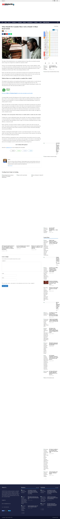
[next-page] (46, 479)
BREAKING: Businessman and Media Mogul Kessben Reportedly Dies (53, 344)
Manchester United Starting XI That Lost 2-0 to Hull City (53, 288)
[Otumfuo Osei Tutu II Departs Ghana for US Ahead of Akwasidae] (49, 257)
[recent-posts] (49, 63)
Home (6, 22)
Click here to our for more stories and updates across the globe (17, 93)
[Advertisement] (30, 14)
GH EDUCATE (10, 517)
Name (3, 273)
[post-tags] (56, 63)
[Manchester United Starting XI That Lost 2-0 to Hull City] (46, 300)
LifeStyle (43, 487)
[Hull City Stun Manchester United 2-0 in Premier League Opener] (49, 302)
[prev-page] (44, 479)
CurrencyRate (56, 26)
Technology (20, 22)
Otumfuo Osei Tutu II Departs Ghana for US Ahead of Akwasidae (58, 260)
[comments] (53, 63)
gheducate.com (8, 147)
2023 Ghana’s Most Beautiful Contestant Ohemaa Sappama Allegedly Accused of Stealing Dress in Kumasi (53, 330)
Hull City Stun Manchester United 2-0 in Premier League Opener (58, 305)
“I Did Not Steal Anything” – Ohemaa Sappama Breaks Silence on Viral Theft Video (53, 320)
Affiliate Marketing (46, 22)
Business (24, 22)
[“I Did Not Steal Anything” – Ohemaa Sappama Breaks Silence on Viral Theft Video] (46, 326)
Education (14, 22)
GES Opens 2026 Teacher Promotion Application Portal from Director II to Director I (52, 504)
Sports (41, 22)
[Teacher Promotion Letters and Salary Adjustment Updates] (46, 476)
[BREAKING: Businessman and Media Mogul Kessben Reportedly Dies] (46, 353)
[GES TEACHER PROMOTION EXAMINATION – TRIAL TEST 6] (46, 232)
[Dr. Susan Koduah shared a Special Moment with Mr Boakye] (23, 175)
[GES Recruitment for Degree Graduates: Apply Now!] (46, 69)
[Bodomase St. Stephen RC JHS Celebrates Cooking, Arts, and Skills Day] (38, 176)
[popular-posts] (45, 63)
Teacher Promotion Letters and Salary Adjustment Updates (53, 472)
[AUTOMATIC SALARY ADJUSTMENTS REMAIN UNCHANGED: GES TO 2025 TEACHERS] (24, 492)
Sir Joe (9, 159)
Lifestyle (36, 22)
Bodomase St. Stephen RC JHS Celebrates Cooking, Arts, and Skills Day (37, 247)
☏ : (2, 507)
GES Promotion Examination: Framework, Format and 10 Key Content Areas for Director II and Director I (53, 357)
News (10, 22)
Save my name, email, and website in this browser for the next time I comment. (18, 283)
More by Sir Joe (10, 165)
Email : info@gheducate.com (6, 503)
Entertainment (30, 22)
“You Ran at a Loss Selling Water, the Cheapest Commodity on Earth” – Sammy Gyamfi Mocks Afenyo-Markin (53, 269)
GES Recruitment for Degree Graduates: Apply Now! (53, 67)
